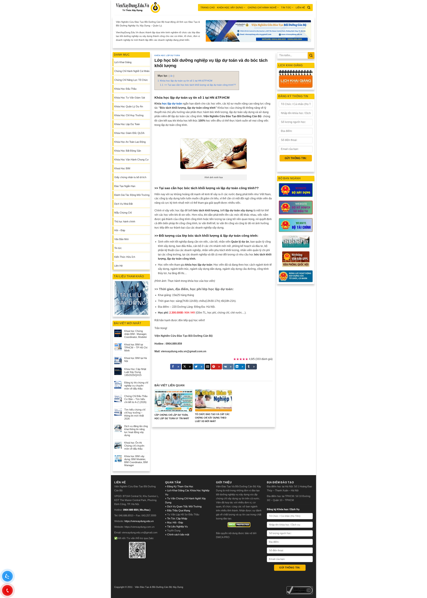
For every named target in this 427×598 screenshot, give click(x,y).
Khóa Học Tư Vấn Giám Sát (129, 97)
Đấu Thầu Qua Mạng (178, 510)
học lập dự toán (172, 103)
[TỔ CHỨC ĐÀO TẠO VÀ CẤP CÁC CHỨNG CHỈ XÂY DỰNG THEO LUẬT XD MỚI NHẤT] (213, 400)
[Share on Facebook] (175, 366)
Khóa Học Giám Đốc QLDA (129, 133)
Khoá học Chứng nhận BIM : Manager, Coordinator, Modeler (135, 334)
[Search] (308, 7)
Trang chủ (207, 7)
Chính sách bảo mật (178, 534)
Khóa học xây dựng (230, 7)
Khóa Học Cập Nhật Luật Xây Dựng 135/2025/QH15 (135, 372)
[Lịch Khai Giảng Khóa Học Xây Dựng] (296, 79)
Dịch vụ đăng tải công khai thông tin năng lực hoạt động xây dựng (136, 431)
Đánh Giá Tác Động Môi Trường (131, 194)
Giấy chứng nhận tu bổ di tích (130, 177)
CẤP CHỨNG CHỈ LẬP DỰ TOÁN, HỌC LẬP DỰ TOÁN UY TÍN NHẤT (171, 417)
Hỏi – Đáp (119, 230)
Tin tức (286, 7)
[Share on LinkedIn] (239, 366)
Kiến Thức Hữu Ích (124, 256)
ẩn (171, 76)
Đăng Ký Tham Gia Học (180, 486)
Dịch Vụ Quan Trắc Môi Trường (184, 506)
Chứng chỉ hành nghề (262, 7)
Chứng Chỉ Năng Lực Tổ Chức (131, 79)
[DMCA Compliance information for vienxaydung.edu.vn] (300, 590)
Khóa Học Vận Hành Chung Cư (131, 159)
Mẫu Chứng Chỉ (123, 212)
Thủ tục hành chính (124, 221)
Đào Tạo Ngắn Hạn (124, 186)
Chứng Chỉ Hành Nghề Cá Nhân (131, 71)
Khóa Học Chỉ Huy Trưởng (128, 115)
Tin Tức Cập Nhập (177, 518)
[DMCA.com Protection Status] (239, 524)
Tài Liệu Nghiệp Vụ (177, 526)
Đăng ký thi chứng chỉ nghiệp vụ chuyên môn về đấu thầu (136, 385)
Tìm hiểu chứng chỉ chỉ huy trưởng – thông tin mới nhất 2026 (134, 414)
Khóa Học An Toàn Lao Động (130, 141)
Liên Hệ (300, 7)
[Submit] (311, 55)
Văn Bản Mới (121, 239)
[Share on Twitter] (198, 366)
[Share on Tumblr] (251, 366)
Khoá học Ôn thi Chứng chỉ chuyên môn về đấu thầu (134, 445)
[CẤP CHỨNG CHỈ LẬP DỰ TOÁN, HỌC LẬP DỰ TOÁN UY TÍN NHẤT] (173, 400)
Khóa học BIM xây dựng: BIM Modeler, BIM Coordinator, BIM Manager (136, 461)
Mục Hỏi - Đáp (175, 522)
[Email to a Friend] (207, 366)
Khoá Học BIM (122, 168)
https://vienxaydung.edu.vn (139, 521)
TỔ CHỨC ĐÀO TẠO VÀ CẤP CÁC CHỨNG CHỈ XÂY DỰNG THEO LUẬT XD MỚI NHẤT (212, 418)
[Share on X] (187, 366)
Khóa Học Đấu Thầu (125, 88)
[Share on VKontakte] (228, 366)
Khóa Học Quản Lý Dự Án (128, 106)
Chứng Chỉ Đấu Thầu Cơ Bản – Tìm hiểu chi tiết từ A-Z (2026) (135, 399)
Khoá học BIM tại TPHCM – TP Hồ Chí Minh (135, 347)
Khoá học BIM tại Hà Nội (135, 359)
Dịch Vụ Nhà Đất (123, 203)
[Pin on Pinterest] (216, 366)
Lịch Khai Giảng (122, 62)
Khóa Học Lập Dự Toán (127, 124)
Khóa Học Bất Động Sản (127, 150)
